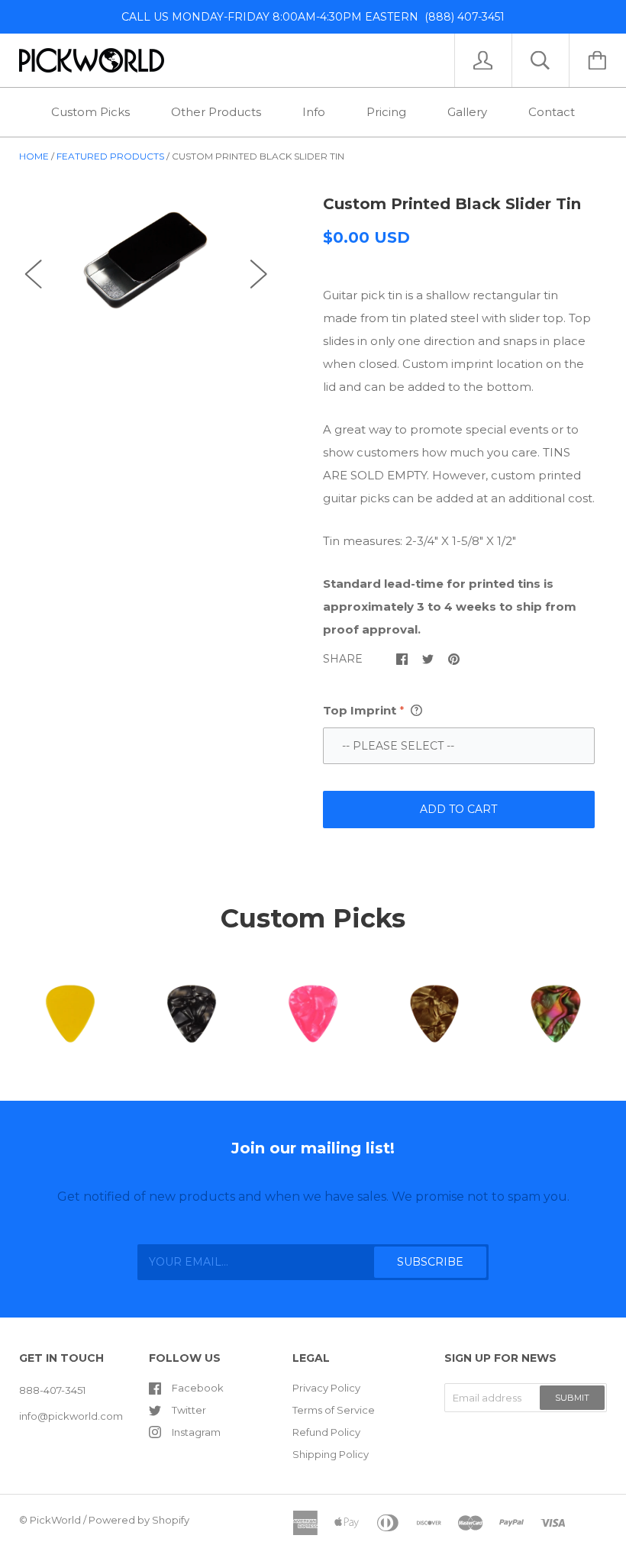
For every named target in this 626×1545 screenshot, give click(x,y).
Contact (551, 112)
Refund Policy (326, 1432)
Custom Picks (90, 112)
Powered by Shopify (139, 1520)
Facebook (198, 1388)
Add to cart (458, 809)
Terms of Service (333, 1410)
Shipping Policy (330, 1454)
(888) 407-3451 (461, 17)
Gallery (467, 112)
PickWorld (55, 1520)
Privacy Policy (326, 1388)
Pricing (386, 112)
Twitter (189, 1410)
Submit (572, 1397)
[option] (146, 260)
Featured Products (110, 156)
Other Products (216, 112)
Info (313, 112)
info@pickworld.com (71, 1416)
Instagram (196, 1432)
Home (34, 156)
